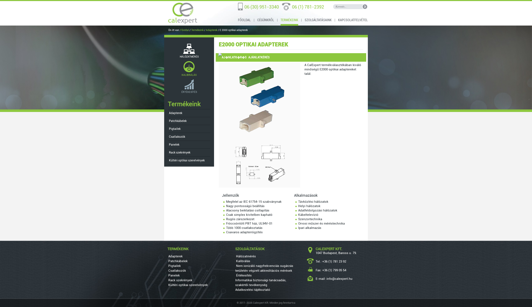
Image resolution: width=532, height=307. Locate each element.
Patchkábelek (177, 121)
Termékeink (289, 20)
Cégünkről (265, 20)
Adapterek (211, 30)
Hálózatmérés (245, 256)
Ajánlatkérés (259, 57)
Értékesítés (243, 275)
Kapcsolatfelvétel (353, 20)
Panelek (173, 144)
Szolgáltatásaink (318, 20)
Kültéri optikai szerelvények (186, 160)
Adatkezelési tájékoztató (252, 290)
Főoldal (244, 20)
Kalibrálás (242, 261)
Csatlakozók (176, 136)
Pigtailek (174, 128)
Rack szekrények (179, 152)
